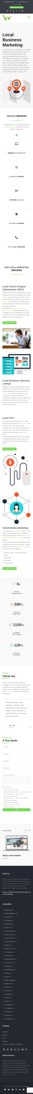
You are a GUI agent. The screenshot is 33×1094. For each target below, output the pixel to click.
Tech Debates (8, 1008)
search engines (6, 301)
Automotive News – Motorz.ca (12, 1044)
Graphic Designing (9, 980)
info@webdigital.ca (23, 1)
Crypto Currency (9, 948)
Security (7, 997)
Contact (5, 1032)
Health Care (8, 983)
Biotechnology (8, 920)
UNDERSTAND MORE (9, 322)
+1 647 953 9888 (17, 4)
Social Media (8, 1004)
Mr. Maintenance (7, 1067)
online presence (6, 393)
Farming (7, 973)
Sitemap (5, 1041)
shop (24, 432)
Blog (4, 1038)
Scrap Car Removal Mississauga (21, 1065)
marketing (5, 297)
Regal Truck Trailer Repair (9, 1060)
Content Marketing (9, 941)
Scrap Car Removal (17, 1067)
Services (7, 1001)
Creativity (7, 945)
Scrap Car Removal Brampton (18, 1063)
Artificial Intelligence (10, 913)
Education (7, 966)
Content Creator (9, 938)
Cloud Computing (9, 931)
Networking (8, 994)
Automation (8, 917)
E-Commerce (8, 962)
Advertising (8, 910)
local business (24, 423)
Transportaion (8, 1018)
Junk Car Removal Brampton (16, 1069)
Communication (9, 934)
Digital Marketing (9, 959)
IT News (7, 987)
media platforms (21, 546)
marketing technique (10, 127)
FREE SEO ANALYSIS (17, 7)
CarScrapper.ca (6, 1065)
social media (17, 531)
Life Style (7, 990)
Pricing (4, 1035)
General (7, 976)
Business (7, 927)
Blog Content (8, 924)
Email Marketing (9, 969)
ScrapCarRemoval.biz (18, 1072)
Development (8, 955)
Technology (8, 1011)
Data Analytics (8, 952)
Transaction (8, 1015)
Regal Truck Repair (12, 855)
